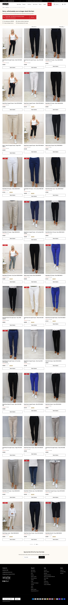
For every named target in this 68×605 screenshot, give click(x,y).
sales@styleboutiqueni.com (7, 572)
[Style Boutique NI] (5, 4)
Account (45, 570)
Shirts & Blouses (34, 578)
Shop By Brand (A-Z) (34, 590)
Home (3, 7)
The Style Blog (63, 571)
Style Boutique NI (7, 601)
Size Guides (46, 578)
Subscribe (42, 557)
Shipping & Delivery (47, 574)
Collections (7, 7)
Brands (40, 4)
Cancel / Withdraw (47, 584)
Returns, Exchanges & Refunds (49, 576)
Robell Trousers (33, 589)
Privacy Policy (46, 582)
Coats (32, 581)
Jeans (32, 586)
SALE (49, 4)
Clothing (29, 4)
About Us (62, 570)
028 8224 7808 (5, 570)
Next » (37, 544)
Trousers (32, 584)
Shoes (32, 587)
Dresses (23, 4)
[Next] (47, 1)
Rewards (45, 573)
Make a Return (46, 571)
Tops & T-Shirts (33, 576)
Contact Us (46, 581)
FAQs (45, 579)
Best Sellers (19, 4)
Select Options (12, 67)
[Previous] (20, 1)
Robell (45, 4)
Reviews (61, 573)
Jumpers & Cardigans (34, 582)
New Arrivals (35, 4)
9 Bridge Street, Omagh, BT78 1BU (8, 574)
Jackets (32, 579)
